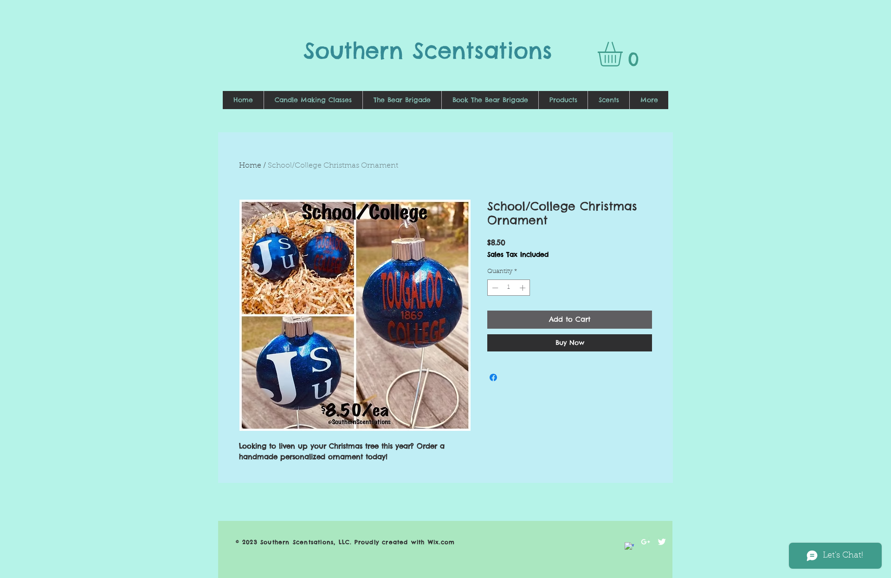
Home (250, 165)
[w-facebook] (629, 547)
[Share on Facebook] (493, 377)
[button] (624, 54)
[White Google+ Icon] (645, 541)
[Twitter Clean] (661, 541)
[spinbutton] (509, 288)
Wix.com (441, 542)
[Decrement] (494, 288)
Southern (358, 50)
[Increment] (523, 288)
